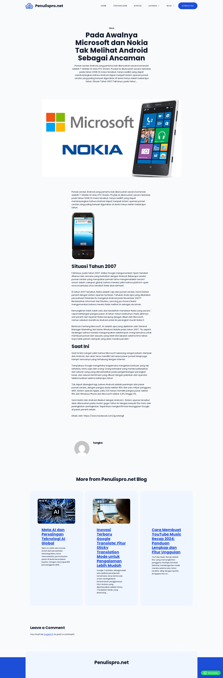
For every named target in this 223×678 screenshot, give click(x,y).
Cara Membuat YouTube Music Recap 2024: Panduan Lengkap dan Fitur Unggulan (166, 541)
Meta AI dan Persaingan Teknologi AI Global (53, 536)
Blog (169, 5)
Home (103, 5)
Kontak (137, 5)
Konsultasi (188, 5)
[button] (211, 673)
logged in (48, 634)
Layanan (152, 5)
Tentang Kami (120, 5)
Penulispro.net (49, 5)
